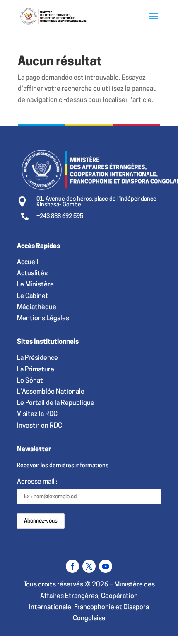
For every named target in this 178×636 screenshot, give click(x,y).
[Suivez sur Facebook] (72, 566)
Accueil (27, 262)
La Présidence (37, 358)
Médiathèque (36, 307)
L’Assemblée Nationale (50, 392)
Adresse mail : (37, 482)
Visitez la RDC (37, 414)
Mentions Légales (43, 318)
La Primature (35, 369)
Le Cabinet (32, 296)
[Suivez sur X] (89, 566)
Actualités (32, 273)
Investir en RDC (39, 426)
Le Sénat (30, 381)
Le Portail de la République (55, 403)
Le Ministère (35, 284)
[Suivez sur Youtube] (105, 566)
